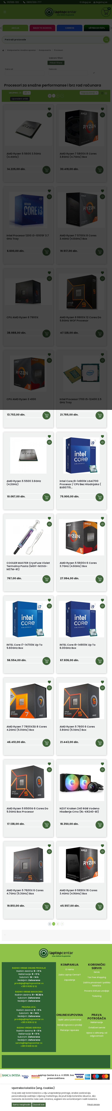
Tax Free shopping (97, 977)
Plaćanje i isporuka (69, 1030)
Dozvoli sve (38, 1104)
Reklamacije (97, 1022)
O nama (69, 969)
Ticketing (96, 996)
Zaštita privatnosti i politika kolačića (96, 984)
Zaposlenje (69, 979)
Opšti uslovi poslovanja (69, 1019)
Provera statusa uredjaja (96, 990)
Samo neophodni (21, 1104)
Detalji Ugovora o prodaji (69, 1024)
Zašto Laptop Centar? (69, 974)
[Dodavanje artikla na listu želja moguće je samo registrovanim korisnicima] (49, 436)
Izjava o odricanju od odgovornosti (96, 1034)
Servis (97, 972)
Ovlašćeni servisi (96, 1027)
